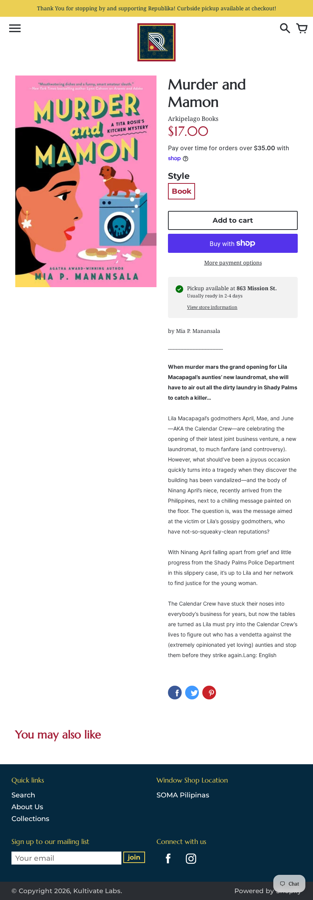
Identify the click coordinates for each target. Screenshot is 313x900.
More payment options (233, 262)
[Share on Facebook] (175, 692)
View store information (212, 307)
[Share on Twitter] (192, 692)
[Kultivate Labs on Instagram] (189, 865)
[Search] (283, 29)
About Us (27, 807)
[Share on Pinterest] (209, 692)
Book (181, 191)
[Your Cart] (300, 29)
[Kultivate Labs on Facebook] (166, 865)
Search (23, 795)
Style (179, 176)
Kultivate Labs (97, 891)
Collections (30, 819)
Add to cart (233, 220)
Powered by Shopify (268, 891)
